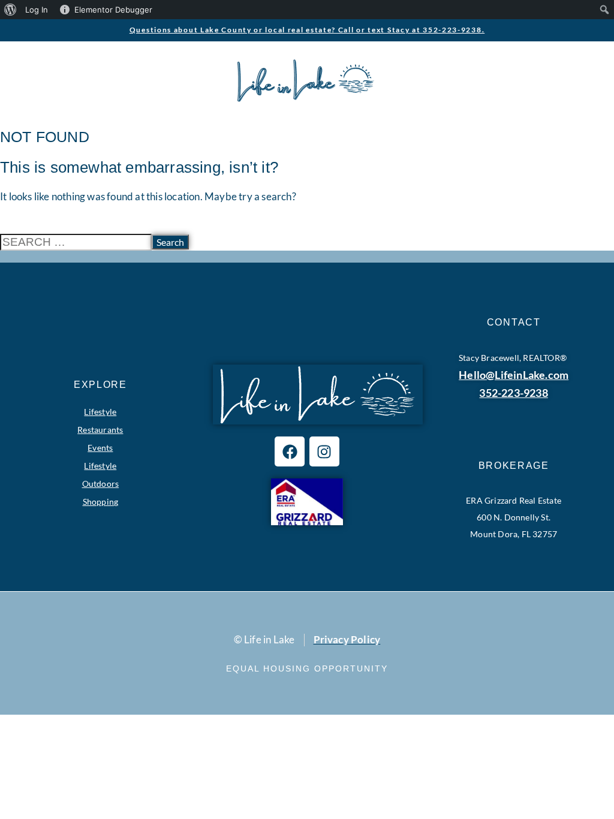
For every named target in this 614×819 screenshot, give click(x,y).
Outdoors (100, 483)
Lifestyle (100, 412)
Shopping (101, 501)
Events (100, 447)
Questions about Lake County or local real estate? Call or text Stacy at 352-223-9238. (307, 29)
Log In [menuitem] (36, 9)
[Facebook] (290, 451)
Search (170, 242)
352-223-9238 (513, 392)
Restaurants (100, 429)
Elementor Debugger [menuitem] (113, 9)
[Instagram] (324, 451)
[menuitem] (10, 9)
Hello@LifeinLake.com (513, 374)
